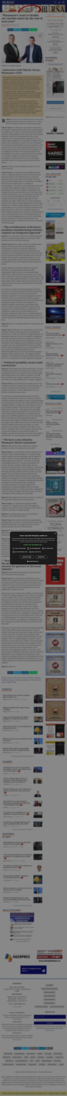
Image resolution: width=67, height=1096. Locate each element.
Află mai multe (43, 542)
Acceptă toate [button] (26, 557)
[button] (33, 545)
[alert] (33, 548)
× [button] (55, 533)
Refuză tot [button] (41, 557)
